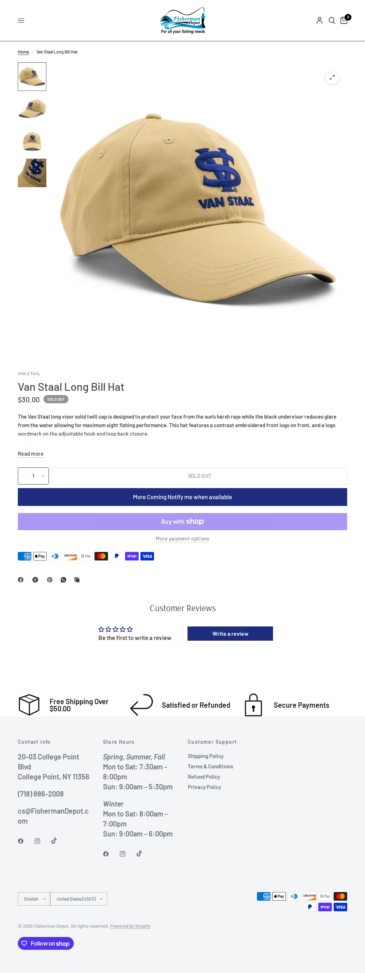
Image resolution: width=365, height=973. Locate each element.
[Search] (332, 20)
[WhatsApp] (65, 579)
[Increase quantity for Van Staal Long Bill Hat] (43, 476)
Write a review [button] (230, 633)
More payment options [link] (183, 539)
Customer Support (212, 741)
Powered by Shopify (130, 926)
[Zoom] (332, 77)
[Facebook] (22, 579)
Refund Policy (204, 776)
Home (23, 51)
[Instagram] (42, 841)
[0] (342, 20)
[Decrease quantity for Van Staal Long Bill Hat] (23, 476)
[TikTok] (59, 841)
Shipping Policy (205, 756)
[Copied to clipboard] (78, 579)
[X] (36, 579)
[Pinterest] (51, 579)
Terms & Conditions (210, 766)
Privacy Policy (204, 787)
